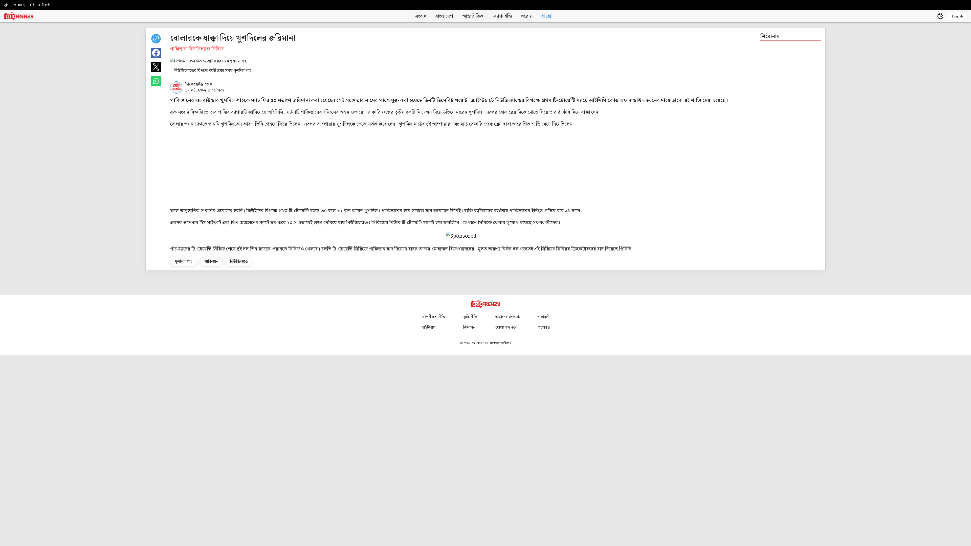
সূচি (6, 5)
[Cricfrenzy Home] (18, 16)
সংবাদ (420, 16)
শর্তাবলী (543, 317)
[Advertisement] (461, 167)
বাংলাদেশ (444, 16)
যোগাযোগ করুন (507, 327)
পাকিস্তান (211, 261)
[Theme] (940, 16)
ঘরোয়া (527, 16)
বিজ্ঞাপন (469, 327)
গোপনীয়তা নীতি (433, 317)
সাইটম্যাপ (428, 327)
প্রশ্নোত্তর (544, 327)
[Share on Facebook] (156, 53)
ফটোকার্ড (44, 5)
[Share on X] (156, 67)
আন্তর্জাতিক (472, 16)
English (957, 16)
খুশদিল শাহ (183, 261)
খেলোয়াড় (19, 5)
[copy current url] (156, 39)
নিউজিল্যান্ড (239, 261)
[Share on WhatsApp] (156, 81)
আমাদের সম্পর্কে (507, 317)
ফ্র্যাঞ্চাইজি (502, 16)
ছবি (32, 5)
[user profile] (932, 16)
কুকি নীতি (470, 317)
